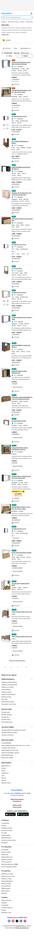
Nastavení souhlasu (6, 859)
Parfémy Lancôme (6, 697)
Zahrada (22, 22)
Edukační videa (5, 891)
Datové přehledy (5, 886)
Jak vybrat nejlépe (7, 727)
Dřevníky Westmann (6, 722)
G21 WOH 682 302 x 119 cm (19, 116)
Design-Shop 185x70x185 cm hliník (21, 553)
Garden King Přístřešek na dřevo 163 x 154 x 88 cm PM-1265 (21, 63)
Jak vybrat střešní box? (7, 735)
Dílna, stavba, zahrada (13, 22)
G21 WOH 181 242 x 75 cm (19, 245)
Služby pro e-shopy (6, 879)
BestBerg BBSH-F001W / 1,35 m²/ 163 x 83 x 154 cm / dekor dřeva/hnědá (21, 509)
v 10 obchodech (16, 210)
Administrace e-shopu (7, 874)
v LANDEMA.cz (16, 434)
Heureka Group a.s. (21, 926)
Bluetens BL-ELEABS (7, 758)
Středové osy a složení (7, 687)
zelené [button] (28, 254)
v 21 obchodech (16, 308)
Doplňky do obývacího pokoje (9, 685)
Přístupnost (4, 843)
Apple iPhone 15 (5, 766)
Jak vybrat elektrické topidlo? (9, 732)
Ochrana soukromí (6, 862)
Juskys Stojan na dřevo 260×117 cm (22, 636)
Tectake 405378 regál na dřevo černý (20, 584)
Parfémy (3, 768)
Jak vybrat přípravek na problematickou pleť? (13, 730)
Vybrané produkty (7, 740)
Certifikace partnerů (6, 908)
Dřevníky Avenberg (6, 715)
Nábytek (3, 780)
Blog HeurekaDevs (6, 838)
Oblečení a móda (5, 783)
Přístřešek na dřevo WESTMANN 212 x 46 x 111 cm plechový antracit (22, 398)
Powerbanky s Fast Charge (8, 704)
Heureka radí (4, 855)
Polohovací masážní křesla (8, 694)
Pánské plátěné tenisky (7, 702)
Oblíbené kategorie (7, 679)
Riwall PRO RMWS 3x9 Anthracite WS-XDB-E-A (21, 168)
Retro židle (4, 699)
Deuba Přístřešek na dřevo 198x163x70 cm (19, 372)
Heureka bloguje (5, 835)
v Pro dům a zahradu (17, 568)
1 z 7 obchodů (15, 498)
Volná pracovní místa (6, 830)
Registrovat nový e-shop (8, 876)
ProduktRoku (5, 905)
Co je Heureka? (5, 823)
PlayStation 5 (5, 773)
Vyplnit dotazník (17, 807)
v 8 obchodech (15, 158)
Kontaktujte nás (17, 801)
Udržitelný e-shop (6, 912)
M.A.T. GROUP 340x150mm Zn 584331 (20, 142)
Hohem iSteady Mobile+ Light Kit (10, 753)
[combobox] (17, 17)
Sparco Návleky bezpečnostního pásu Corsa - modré (15, 746)
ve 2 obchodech (16, 105)
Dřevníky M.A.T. (5, 717)
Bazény (3, 771)
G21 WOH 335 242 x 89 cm (19, 292)
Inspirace (3, 910)
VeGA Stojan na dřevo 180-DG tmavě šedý (22, 219)
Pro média (4, 833)
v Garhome (14, 384)
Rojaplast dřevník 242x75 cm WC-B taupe (17, 326)
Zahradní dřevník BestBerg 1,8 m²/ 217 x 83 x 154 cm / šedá (21, 91)
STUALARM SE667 (6, 743)
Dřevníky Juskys (5, 719)
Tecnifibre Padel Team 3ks (8, 748)
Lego (2, 775)
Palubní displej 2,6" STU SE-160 (9, 750)
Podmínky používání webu (22, 928)
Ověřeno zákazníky (6, 900)
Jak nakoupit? (5, 850)
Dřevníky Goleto (5, 712)
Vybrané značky (6, 709)
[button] (4, 125)
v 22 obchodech (16, 131)
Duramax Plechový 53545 (19, 421)
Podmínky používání (6, 828)
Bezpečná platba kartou (7, 864)
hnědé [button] (18, 254)
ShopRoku (4, 903)
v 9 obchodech (15, 334)
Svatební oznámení (6, 692)
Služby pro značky (6, 884)
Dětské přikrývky (6, 690)
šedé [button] (23, 254)
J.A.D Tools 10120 (17, 268)
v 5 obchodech (15, 284)
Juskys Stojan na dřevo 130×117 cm (22, 612)
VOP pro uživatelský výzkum (8, 867)
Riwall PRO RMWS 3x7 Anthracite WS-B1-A (21, 346)
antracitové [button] (14, 254)
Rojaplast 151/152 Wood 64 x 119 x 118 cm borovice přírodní (21, 194)
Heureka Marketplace (7, 881)
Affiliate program (5, 888)
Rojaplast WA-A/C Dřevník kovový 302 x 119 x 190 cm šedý (21, 477)
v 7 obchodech (15, 79)
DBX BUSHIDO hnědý (7, 755)
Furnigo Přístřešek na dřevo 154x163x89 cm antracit (20, 448)
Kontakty (3, 826)
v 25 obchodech (16, 258)
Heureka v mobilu (6, 852)
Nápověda (4, 893)
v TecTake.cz (15, 598)
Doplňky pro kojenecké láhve (9, 682)
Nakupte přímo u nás (6, 857)
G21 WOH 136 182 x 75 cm (19, 529)
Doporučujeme (6, 763)
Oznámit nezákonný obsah (8, 840)
